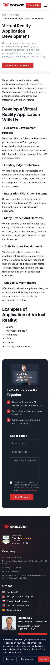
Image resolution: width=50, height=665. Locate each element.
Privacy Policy (38, 649)
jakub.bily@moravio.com (29, 626)
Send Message (21, 497)
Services (15, 15)
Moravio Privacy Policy (28, 490)
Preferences (27, 659)
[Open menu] (45, 5)
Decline (10, 659)
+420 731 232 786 (26, 629)
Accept (43, 659)
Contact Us (33, 5)
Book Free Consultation (18, 65)
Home (5, 15)
